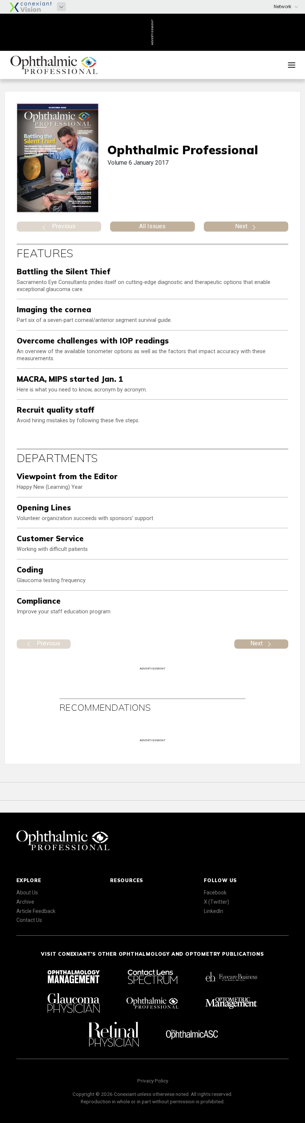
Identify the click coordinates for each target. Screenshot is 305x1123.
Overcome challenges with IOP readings (93, 340)
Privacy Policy (152, 1081)
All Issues (152, 226)
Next (241, 226)
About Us (27, 893)
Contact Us (29, 920)
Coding (30, 569)
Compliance (39, 601)
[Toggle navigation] (291, 65)
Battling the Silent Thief (63, 271)
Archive (25, 902)
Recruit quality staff (55, 409)
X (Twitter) (216, 902)
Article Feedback (35, 911)
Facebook (215, 893)
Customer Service (50, 538)
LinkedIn (213, 911)
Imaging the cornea (54, 309)
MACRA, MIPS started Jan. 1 (70, 379)
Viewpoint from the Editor (67, 476)
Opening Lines (44, 507)
